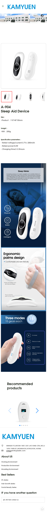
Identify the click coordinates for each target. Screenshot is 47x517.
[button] (37, 410)
